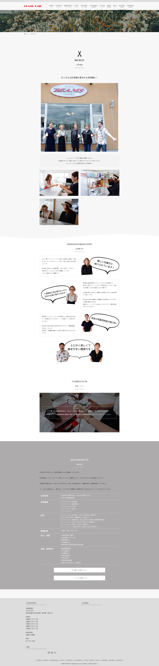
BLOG (97, 660)
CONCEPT (46, 660)
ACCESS (86, 660)
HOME (39, 660)
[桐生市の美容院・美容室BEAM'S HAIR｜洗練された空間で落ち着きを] (33, 6)
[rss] (131, 1)
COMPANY (104, 660)
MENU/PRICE (54, 660)
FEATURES (69, 660)
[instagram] (129, 1)
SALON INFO (78, 660)
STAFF (62, 660)
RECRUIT (112, 660)
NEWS (92, 660)
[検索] (133, 1)
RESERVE (119, 660)
